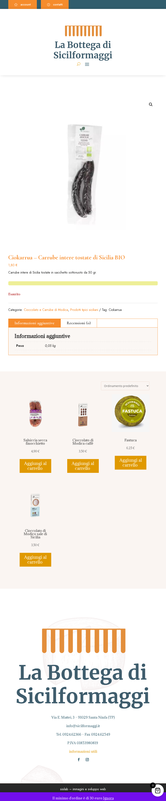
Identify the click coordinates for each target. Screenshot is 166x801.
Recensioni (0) (79, 323)
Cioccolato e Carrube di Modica (46, 309)
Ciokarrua (115, 309)
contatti (58, 4)
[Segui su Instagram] (87, 759)
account (25, 4)
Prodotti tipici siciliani (84, 309)
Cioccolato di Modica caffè (82, 442)
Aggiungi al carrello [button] (35, 466)
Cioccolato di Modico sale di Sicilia (35, 534)
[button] (150, 104)
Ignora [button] (108, 798)
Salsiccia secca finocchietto (35, 442)
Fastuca (131, 440)
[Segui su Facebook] (78, 759)
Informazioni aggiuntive (34, 323)
